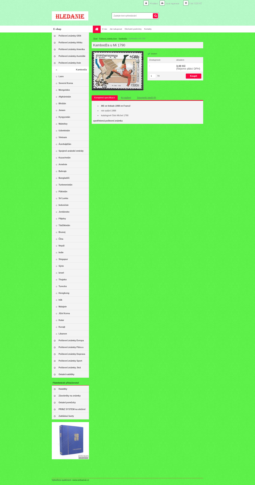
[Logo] (70, 15)
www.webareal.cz (80, 480)
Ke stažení (126, 98)
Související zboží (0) (146, 98)
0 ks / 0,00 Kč (195, 3)
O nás (104, 29)
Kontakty (148, 29)
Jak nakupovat (116, 29)
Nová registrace (172, 3)
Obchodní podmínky (133, 29)
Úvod (95, 39)
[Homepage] (98, 29)
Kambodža (123, 39)
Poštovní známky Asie (108, 39)
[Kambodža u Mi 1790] (117, 52)
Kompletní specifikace (104, 98)
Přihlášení (154, 3)
